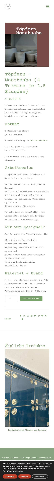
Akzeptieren (9, 476)
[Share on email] (22, 319)
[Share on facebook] (20, 315)
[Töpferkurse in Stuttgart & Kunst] (8, 6)
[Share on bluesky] (42, 315)
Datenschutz (45, 458)
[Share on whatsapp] (38, 315)
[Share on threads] (27, 315)
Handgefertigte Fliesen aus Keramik (27, 430)
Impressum (31, 458)
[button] (47, 6)
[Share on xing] (45, 315)
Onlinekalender (38, 140)
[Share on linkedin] (35, 315)
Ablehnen (24, 476)
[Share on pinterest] (31, 315)
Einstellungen (40, 476)
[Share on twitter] (24, 315)
